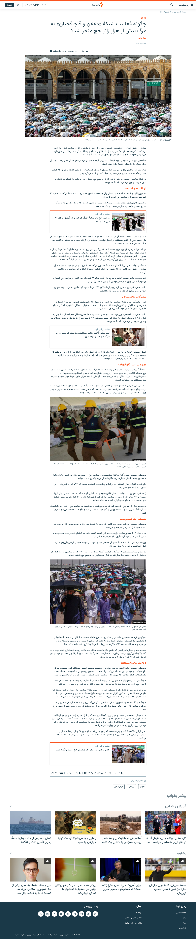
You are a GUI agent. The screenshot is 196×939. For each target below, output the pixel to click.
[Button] (84, 51)
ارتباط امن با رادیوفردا (133, 923)
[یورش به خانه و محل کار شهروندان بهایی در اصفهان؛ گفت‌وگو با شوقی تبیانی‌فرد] (75, 870)
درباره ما (138, 912)
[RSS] (88, 913)
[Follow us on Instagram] (47, 913)
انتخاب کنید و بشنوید (133, 917)
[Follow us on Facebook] (81, 913)
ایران (184, 917)
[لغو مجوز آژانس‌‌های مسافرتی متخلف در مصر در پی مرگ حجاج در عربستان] (128, 337)
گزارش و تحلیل (175, 806)
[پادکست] (18, 5)
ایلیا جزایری (141, 38)
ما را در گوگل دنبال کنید (35, 5)
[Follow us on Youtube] (61, 913)
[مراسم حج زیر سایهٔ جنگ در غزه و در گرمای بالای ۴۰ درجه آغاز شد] (128, 222)
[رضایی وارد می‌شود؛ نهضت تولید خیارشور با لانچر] (75, 822)
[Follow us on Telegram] (74, 913)
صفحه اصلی (181, 912)
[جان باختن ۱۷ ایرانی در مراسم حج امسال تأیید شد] (128, 754)
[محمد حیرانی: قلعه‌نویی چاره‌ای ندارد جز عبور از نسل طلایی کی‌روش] (165, 870)
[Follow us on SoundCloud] (54, 913)
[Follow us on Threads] (40, 913)
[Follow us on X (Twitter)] (68, 913)
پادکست (182, 928)
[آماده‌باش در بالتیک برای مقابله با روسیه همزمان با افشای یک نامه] (120, 822)
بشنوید (181, 853)
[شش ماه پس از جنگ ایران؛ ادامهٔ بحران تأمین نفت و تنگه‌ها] (30, 822)
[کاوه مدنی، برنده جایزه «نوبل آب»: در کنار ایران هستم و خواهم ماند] (165, 822)
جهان (143, 17)
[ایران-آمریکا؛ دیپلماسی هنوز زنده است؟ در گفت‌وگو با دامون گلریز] (120, 870)
